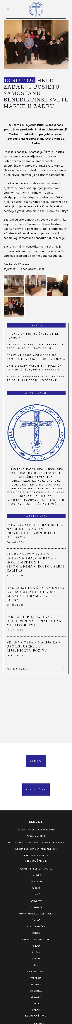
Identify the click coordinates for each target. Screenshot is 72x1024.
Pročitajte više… (46, 503)
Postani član (36, 789)
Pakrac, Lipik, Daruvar (36, 939)
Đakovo (36, 888)
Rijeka (36, 952)
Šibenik (36, 959)
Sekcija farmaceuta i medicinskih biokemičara (36, 842)
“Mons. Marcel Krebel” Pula (36, 914)
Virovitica (36, 991)
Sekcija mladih (36, 836)
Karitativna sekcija (36, 855)
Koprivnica (36, 907)
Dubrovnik (36, 882)
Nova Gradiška (36, 926)
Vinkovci (36, 984)
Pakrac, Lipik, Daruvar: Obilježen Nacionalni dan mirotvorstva (34, 621)
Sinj (36, 965)
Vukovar (36, 997)
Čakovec (36, 875)
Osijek (36, 933)
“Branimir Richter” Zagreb (36, 869)
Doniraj (36, 761)
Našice (36, 920)
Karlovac (36, 901)
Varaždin (36, 978)
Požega (36, 946)
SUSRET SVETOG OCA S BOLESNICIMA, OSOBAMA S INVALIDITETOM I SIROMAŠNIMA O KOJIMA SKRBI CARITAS (35, 562)
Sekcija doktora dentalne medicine (36, 849)
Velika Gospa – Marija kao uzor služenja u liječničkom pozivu (34, 646)
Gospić (36, 894)
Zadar (36, 1010)
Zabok (36, 1004)
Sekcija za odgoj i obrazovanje (36, 830)
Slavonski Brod (36, 971)
